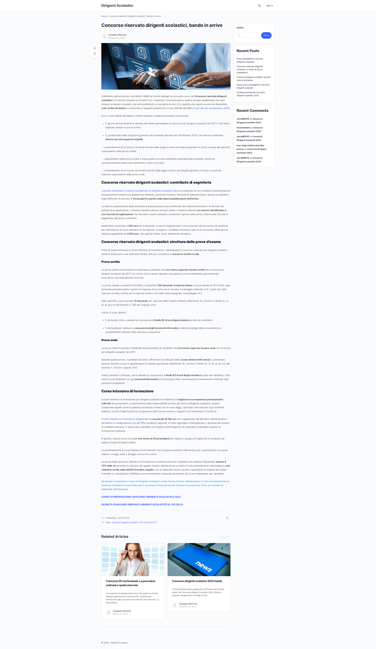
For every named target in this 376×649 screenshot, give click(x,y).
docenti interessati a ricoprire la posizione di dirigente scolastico (138, 190)
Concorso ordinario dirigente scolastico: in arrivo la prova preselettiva (250, 69)
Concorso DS (123, 517)
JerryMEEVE (243, 119)
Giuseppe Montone (117, 34)
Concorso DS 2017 (148, 522)
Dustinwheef (243, 127)
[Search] (259, 5)
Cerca (240, 27)
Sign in (269, 5)
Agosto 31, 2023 (120, 614)
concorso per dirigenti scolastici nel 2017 (194, 123)
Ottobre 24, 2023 (116, 38)
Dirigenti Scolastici (117, 5)
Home (104, 16)
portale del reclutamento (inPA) (213, 108)
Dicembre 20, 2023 (188, 606)
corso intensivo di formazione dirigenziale (125, 418)
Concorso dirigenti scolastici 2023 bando (197, 581)
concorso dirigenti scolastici (124, 522)
